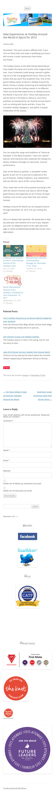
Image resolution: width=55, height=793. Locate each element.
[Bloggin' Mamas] (27, 643)
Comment (8, 420)
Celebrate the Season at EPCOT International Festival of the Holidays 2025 (13, 262)
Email (6, 460)
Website (6, 471)
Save (7, 368)
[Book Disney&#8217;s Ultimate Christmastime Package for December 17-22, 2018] (36, 251)
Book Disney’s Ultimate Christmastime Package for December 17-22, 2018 (36, 262)
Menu (27, 8)
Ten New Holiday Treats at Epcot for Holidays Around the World (15, 396)
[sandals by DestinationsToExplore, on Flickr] (27, 525)
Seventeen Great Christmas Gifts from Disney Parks (42, 396)
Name (6, 450)
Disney (25, 375)
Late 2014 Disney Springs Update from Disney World (26, 352)
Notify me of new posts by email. (17, 490)
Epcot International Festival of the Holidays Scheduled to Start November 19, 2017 (13, 292)
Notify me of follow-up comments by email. (22, 483)
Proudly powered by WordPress (14, 788)
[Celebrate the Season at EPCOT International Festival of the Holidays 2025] (13, 251)
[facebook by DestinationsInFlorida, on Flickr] (27, 539)
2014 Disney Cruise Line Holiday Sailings (21, 336)
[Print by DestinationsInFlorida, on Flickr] (28, 576)
